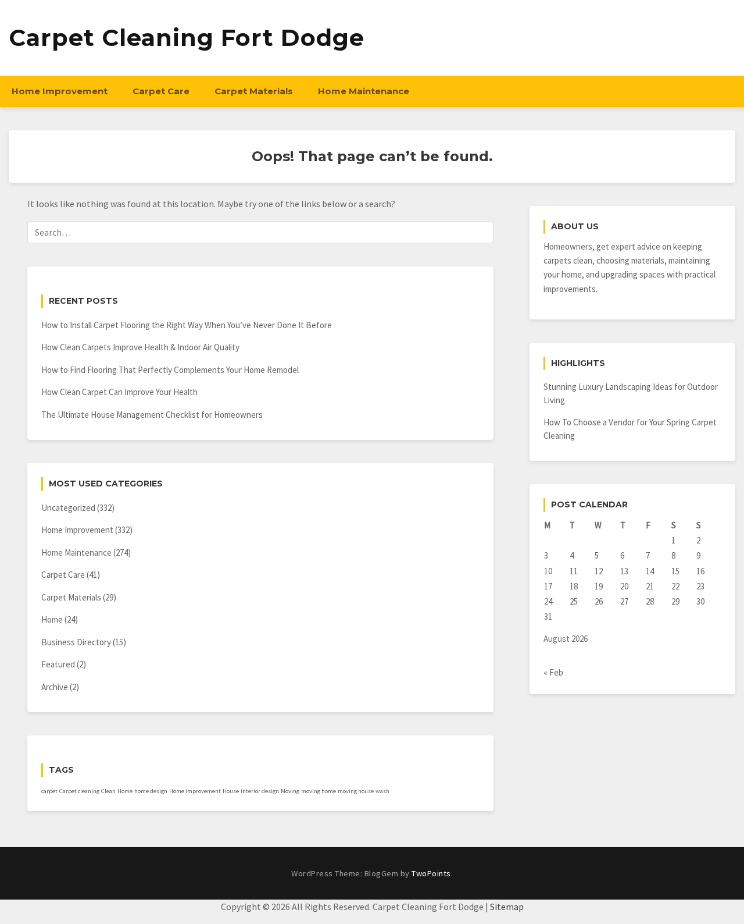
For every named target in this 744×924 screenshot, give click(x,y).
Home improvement (195, 791)
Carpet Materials (253, 91)
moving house (356, 791)
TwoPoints (431, 873)
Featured (58, 664)
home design (150, 791)
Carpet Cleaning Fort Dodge (186, 37)
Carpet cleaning (79, 791)
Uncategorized (68, 507)
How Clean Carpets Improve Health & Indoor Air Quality (140, 347)
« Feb (553, 672)
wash (382, 791)
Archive (54, 686)
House (231, 791)
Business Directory (76, 642)
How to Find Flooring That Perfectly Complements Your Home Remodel (170, 369)
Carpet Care (161, 91)
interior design (260, 791)
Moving (290, 791)
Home (52, 619)
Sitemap (507, 906)
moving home (318, 791)
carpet (49, 791)
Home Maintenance (363, 91)
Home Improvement (60, 91)
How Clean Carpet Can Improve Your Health (119, 391)
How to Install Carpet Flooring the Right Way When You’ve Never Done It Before (186, 324)
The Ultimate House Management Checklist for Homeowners (152, 414)
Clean (108, 791)
